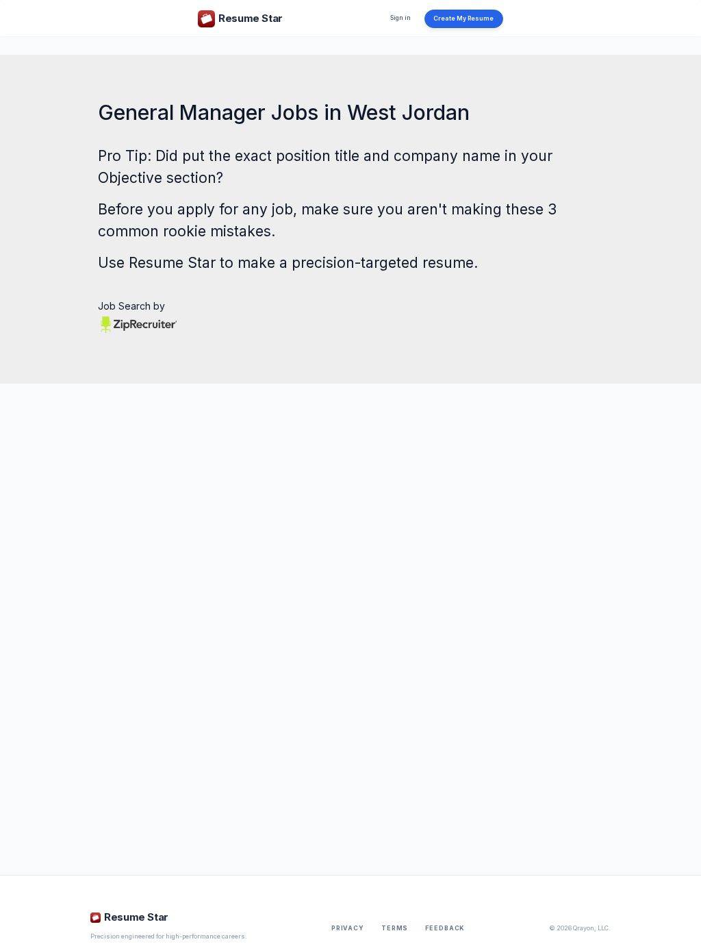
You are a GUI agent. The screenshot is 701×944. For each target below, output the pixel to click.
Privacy (347, 928)
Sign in (400, 17)
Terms (394, 928)
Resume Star (172, 262)
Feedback (445, 928)
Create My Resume (463, 18)
